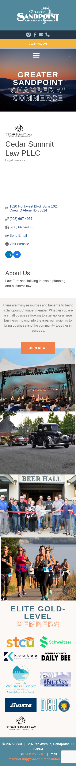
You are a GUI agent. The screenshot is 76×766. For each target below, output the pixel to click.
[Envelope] (41, 35)
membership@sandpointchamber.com (38, 759)
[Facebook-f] (35, 35)
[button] (36, 55)
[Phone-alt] (47, 35)
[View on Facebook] (17, 257)
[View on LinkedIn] (9, 257)
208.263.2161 (35, 754)
